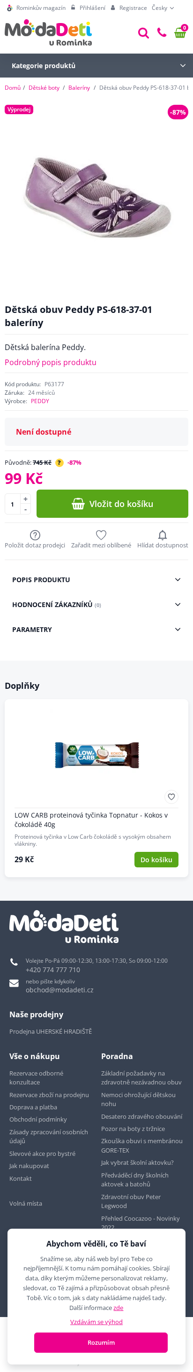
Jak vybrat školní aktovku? (137, 1162)
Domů (13, 88)
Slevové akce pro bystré (42, 1153)
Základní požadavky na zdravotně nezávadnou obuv (141, 1078)
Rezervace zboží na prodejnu (49, 1095)
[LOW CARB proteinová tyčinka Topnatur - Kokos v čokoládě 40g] (96, 788)
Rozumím (101, 1342)
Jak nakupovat (29, 1166)
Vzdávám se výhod (96, 1321)
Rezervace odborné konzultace (36, 1078)
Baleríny (79, 88)
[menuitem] (36, 8)
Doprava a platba (33, 1107)
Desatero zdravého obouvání (141, 1116)
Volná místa (25, 1203)
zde (118, 1307)
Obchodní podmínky (38, 1119)
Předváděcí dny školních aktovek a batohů (135, 1180)
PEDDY (40, 401)
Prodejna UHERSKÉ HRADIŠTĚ (50, 1031)
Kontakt (20, 1178)
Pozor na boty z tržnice (133, 1128)
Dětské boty (44, 88)
